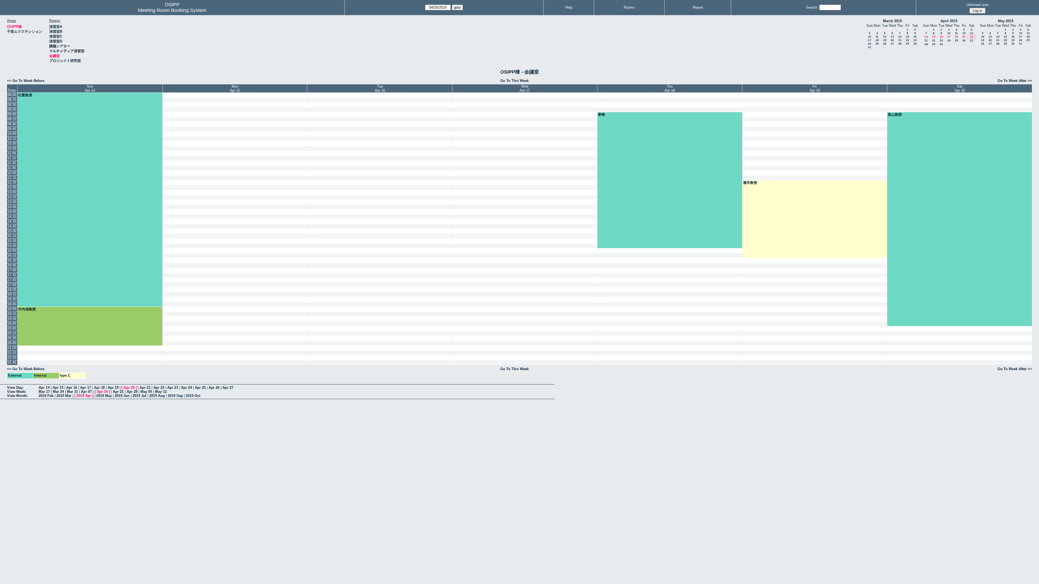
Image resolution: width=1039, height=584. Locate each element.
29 (907, 43)
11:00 (12, 153)
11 (877, 36)
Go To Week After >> (1015, 81)
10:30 (12, 143)
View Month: (17, 396)
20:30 (12, 338)
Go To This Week (514, 81)
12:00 (12, 173)
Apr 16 (71, 388)
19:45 (12, 323)
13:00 (12, 192)
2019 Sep (175, 396)
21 (900, 40)
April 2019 (949, 21)
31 (869, 47)
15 (907, 36)
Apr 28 (132, 392)
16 (915, 36)
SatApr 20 (960, 88)
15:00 (12, 231)
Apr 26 (214, 388)
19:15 (12, 314)
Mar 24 (58, 392)
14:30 (12, 221)
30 (915, 43)
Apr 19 (113, 388)
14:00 (12, 212)
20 (892, 40)
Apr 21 (145, 388)
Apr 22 (158, 388)
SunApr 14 (90, 88)
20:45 (12, 343)
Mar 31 (72, 392)
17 (869, 40)
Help (568, 7)
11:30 (12, 163)
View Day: (15, 388)
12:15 (12, 177)
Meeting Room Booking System (172, 10)
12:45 (12, 187)
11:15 (12, 158)
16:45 (12, 265)
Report (698, 7)
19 (884, 40)
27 (892, 43)
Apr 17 (85, 388)
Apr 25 (200, 388)
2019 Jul (139, 396)
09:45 (12, 129)
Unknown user (977, 5)
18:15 (12, 294)
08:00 (12, 95)
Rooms (629, 7)
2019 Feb (46, 396)
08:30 (12, 104)
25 (877, 43)
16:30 (12, 260)
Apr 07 (86, 392)
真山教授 (895, 114)
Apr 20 (129, 388)
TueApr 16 (380, 88)
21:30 (12, 358)
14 (900, 36)
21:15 (12, 353)
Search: (812, 7)
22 (907, 40)
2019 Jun (122, 396)
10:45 (12, 148)
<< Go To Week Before (25, 81)
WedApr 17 (525, 88)
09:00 (12, 114)
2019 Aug (157, 396)
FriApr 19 (815, 88)
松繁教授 (25, 95)
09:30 (12, 124)
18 (877, 40)
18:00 (12, 289)
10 (869, 36)
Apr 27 (227, 388)
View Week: (16, 392)
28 (900, 43)
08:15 (12, 100)
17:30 (12, 280)
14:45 (12, 226)
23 (915, 40)
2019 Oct (193, 396)
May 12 (161, 392)
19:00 (12, 309)
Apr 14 (44, 388)
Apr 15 (57, 388)
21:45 (12, 362)
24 (869, 43)
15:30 (12, 241)
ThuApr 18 (670, 88)
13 (892, 36)
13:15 (12, 197)
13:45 (12, 207)
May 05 (146, 392)
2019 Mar (64, 396)
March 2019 (892, 21)
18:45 (12, 304)
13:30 (12, 202)
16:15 (12, 255)
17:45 (12, 285)
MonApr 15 (235, 88)
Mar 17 (44, 392)
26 (884, 43)
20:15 (12, 333)
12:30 (12, 182)
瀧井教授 (750, 183)
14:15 (12, 216)
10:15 (12, 139)
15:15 (12, 236)
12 (884, 36)
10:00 (12, 134)
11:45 (12, 168)
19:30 (12, 319)
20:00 (12, 328)
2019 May (104, 396)
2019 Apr (84, 396)
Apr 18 (99, 388)
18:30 (12, 299)
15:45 (12, 246)
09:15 (12, 119)
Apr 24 (186, 388)
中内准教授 (27, 309)
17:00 (12, 270)
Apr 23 (172, 388)
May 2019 (1005, 21)
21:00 (12, 348)
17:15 (12, 275)
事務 (601, 114)
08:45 (12, 109)
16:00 (12, 250)
